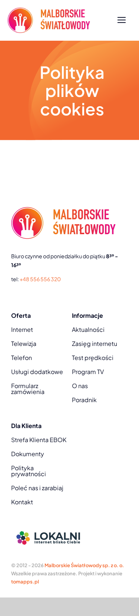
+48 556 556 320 (40, 279)
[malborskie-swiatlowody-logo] (48, 10)
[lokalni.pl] (48, 529)
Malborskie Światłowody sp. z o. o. (84, 565)
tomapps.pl (25, 582)
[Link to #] (122, 20)
